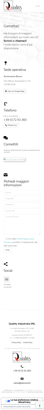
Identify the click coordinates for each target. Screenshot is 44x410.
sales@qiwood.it (22, 383)
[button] (15, 91)
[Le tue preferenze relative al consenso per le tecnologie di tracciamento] (39, 405)
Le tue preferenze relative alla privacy (24, 401)
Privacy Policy (16, 342)
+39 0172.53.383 (22, 370)
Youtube (7, 284)
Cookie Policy (27, 342)
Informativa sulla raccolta (16, 406)
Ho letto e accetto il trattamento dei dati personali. (20, 242)
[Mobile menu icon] (37, 6)
